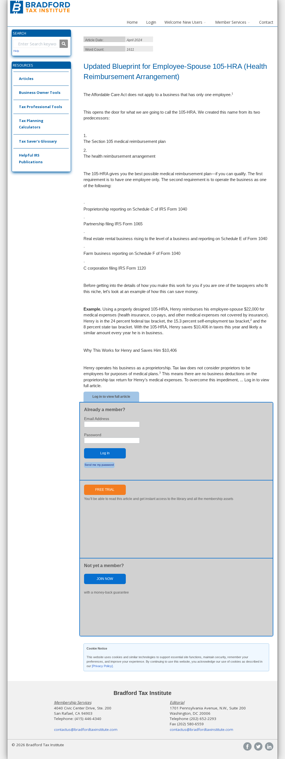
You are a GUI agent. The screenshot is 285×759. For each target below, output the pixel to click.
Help (16, 50)
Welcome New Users (183, 22)
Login (151, 22)
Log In (105, 453)
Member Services (230, 22)
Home (132, 22)
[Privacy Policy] (102, 666)
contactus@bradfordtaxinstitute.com (85, 729)
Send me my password (99, 464)
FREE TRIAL (104, 490)
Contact (266, 22)
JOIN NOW (105, 579)
